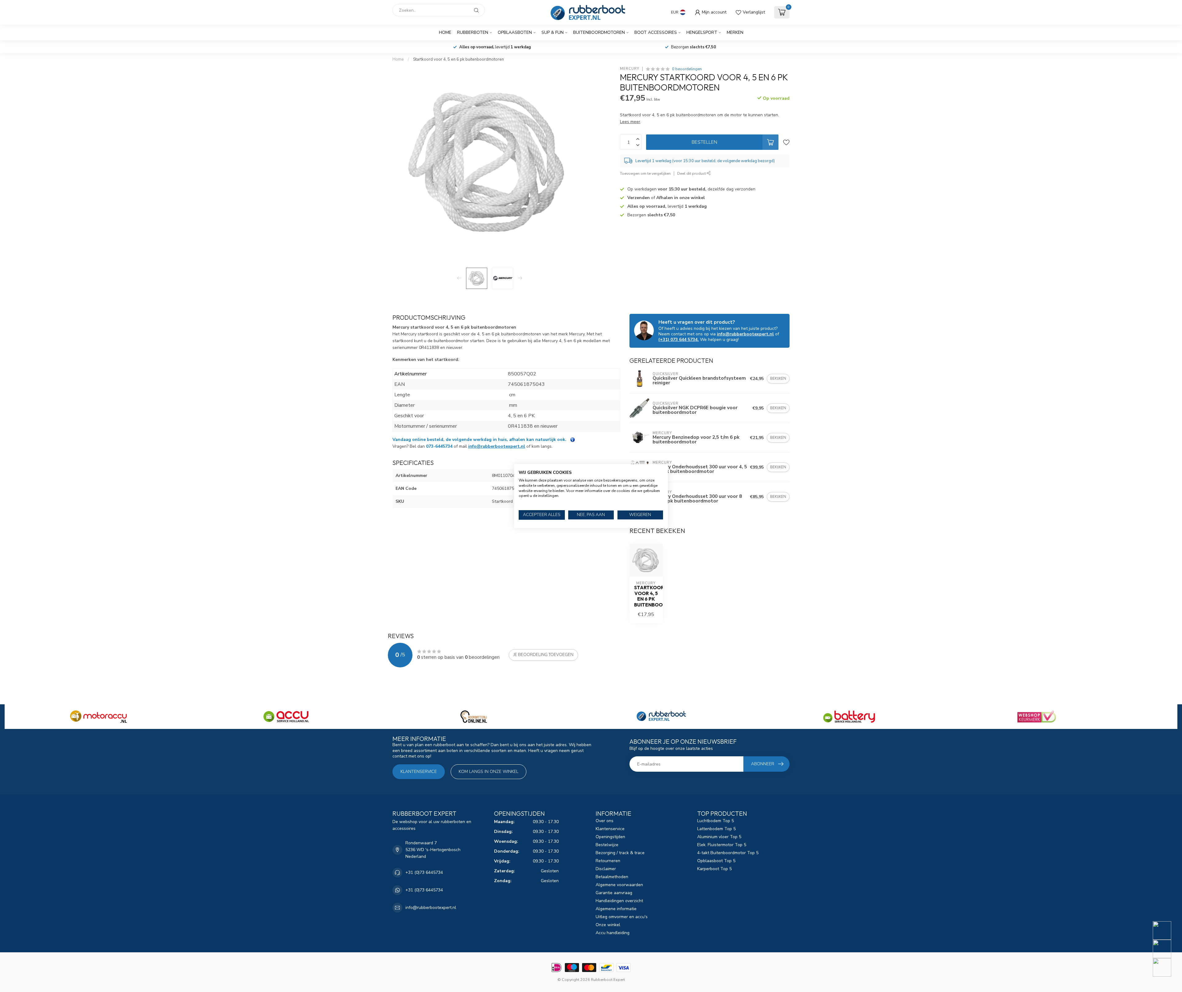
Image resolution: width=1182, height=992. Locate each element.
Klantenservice (418, 771)
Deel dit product (692, 173)
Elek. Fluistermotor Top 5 (721, 845)
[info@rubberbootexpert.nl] (1166, 949)
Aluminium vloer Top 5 (719, 837)
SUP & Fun (552, 32)
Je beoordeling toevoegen (543, 655)
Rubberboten (472, 32)
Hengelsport (701, 32)
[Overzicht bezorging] (572, 439)
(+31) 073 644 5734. (678, 339)
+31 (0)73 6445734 (424, 872)
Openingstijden (610, 837)
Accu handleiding (612, 933)
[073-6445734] (1166, 930)
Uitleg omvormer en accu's (622, 917)
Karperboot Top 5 (714, 869)
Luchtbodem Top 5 (715, 821)
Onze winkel (608, 925)
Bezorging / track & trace (620, 853)
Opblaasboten (515, 32)
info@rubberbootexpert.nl (496, 446)
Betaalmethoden (612, 877)
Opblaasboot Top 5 (716, 861)
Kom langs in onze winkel (488, 771)
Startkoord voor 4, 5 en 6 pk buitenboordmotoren (458, 59)
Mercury (629, 68)
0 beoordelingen (687, 68)
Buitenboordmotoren (599, 32)
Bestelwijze (607, 845)
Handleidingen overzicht (619, 901)
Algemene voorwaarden (619, 885)
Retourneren (608, 861)
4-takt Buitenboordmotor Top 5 (727, 853)
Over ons (604, 821)
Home (445, 32)
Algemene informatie (616, 909)
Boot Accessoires (655, 32)
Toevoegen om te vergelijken (645, 173)
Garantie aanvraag (614, 893)
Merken (735, 32)
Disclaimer (606, 869)
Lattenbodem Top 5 (716, 829)
